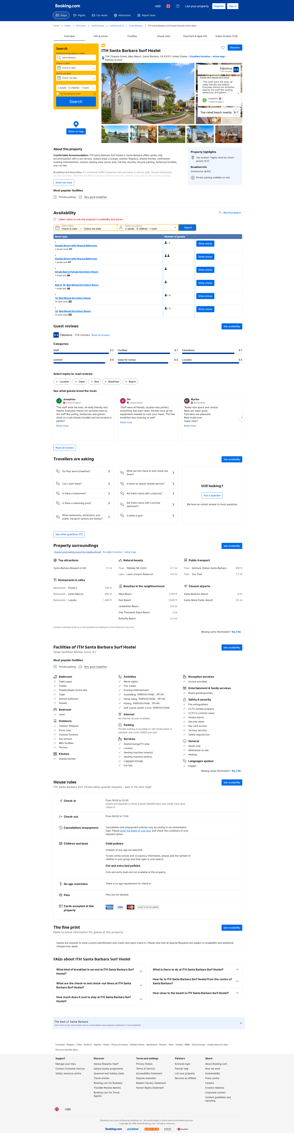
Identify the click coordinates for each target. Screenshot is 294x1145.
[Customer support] (178, 6)
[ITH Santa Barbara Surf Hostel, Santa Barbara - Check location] (103, 58)
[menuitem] (61, 15)
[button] (76, 88)
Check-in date (63, 63)
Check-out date (63, 73)
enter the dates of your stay (135, 830)
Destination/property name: (70, 53)
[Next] (238, 93)
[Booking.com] (67, 6)
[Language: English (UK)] (168, 6)
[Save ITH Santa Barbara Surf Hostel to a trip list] (223, 47)
